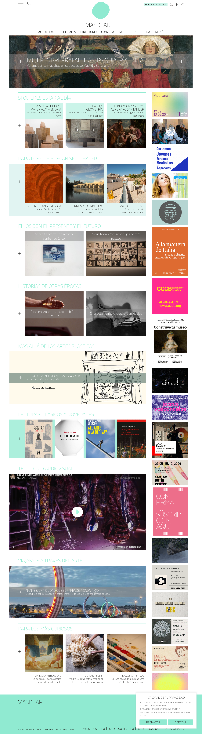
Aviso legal (90, 729)
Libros (132, 32)
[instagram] (182, 4)
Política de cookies (114, 729)
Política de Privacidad (145, 729)
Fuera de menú (152, 32)
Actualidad (46, 32)
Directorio (88, 32)
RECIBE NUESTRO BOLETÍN (155, 4)
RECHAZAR (153, 722)
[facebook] (177, 4)
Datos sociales (174, 729)
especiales (68, 32)
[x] (171, 4)
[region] (166, 710)
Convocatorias (112, 32)
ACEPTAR (180, 722)
